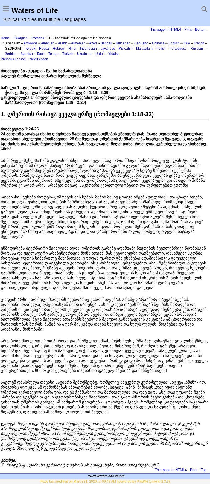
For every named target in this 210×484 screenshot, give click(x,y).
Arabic (63, 43)
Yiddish (113, 54)
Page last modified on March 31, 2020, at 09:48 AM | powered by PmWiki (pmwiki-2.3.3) (105, 481)
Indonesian (88, 48)
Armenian (78, 43)
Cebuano (141, 43)
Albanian (47, 43)
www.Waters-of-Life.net (106, 476)
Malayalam (144, 48)
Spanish (27, 54)
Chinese (158, 43)
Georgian (21, 38)
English (174, 43)
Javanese (108, 48)
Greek (30, 48)
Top (203, 470)
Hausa (44, 48)
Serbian (11, 54)
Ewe (186, 43)
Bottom (200, 29)
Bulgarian (123, 43)
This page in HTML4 (165, 29)
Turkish (67, 54)
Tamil (41, 54)
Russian (197, 48)
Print (188, 29)
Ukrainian (84, 54)
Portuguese (178, 48)
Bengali (106, 43)
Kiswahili (125, 48)
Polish (161, 48)
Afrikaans (30, 43)
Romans (37, 38)
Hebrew (59, 48)
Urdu (99, 54)
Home (5, 38)
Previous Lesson (13, 59)
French (199, 43)
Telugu (53, 54)
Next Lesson (39, 59)
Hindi (72, 48)
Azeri (93, 43)
